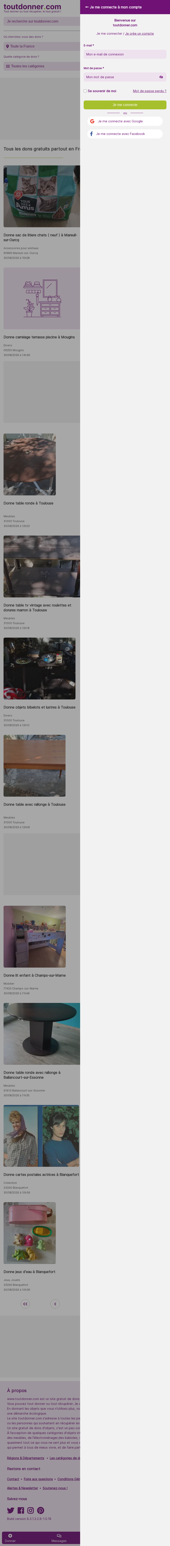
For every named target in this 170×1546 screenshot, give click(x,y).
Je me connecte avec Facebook (120, 134)
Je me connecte (125, 105)
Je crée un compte (139, 33)
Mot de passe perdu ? (149, 91)
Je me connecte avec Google (120, 121)
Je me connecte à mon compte (116, 7)
